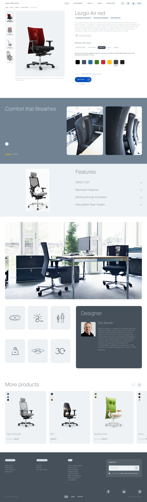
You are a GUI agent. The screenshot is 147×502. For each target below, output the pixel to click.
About (100, 3)
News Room (9, 465)
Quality (90, 3)
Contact (39, 465)
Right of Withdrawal (74, 476)
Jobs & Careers (10, 469)
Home (6, 7)
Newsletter (9, 472)
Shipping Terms (73, 472)
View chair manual (85, 35)
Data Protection (73, 469)
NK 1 (52, 434)
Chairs (17, 7)
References (9, 467)
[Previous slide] (133, 384)
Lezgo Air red (33, 7)
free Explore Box (37, 140)
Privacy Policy (72, 467)
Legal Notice (72, 480)
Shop (11, 7)
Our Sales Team (41, 469)
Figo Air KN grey (14, 434)
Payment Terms (73, 474)
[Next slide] (139, 384)
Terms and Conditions (75, 465)
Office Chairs (24, 7)
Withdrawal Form (73, 478)
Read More (101, 350)
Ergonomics (78, 3)
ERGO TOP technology (46, 133)
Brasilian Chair (100, 434)
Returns (39, 467)
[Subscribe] (136, 468)
